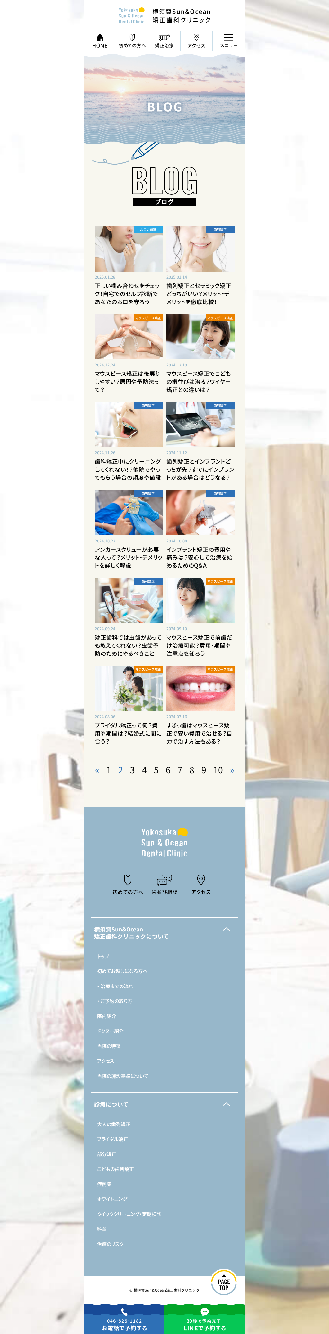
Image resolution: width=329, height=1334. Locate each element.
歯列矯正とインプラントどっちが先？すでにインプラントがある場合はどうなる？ (200, 469)
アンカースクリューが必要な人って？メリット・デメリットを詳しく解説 (128, 557)
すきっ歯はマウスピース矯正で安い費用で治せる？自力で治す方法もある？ (199, 733)
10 (218, 770)
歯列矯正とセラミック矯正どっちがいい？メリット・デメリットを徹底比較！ (198, 294)
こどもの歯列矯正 (115, 1168)
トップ (103, 956)
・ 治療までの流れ (115, 986)
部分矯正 (106, 1154)
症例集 (104, 1184)
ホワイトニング (112, 1198)
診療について (111, 1104)
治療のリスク (110, 1243)
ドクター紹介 (110, 1030)
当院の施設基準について (122, 1075)
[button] (164, 933)
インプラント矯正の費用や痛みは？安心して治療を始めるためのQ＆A (199, 557)
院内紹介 (106, 1016)
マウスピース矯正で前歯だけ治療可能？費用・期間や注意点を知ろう (199, 645)
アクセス (105, 1060)
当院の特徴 (109, 1045)
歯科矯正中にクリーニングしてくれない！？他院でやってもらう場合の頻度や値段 (128, 469)
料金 (102, 1228)
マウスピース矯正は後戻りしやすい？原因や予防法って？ (127, 381)
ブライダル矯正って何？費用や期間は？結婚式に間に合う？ (128, 733)
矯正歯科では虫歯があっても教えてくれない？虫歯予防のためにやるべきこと (128, 645)
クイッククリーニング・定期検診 (129, 1213)
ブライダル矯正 (112, 1138)
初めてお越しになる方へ (122, 971)
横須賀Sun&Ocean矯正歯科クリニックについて (131, 932)
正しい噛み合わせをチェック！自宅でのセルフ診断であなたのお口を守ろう (127, 294)
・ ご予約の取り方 (114, 1000)
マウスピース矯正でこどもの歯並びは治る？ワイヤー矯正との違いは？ (198, 381)
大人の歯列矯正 (113, 1124)
